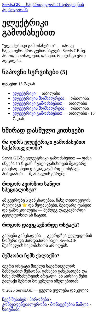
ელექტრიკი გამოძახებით (37, 103)
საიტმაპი (10, 309)
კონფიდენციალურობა (24, 304)
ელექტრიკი (24, 93)
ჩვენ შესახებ (14, 299)
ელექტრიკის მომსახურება (38, 98)
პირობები (39, 299)
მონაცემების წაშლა (69, 304)
